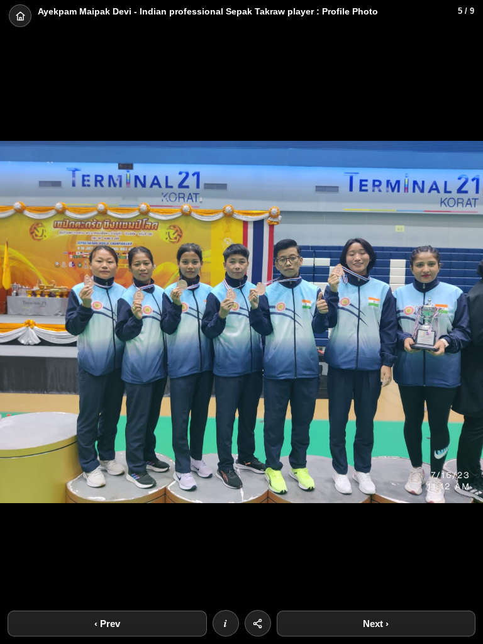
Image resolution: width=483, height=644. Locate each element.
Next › (376, 623)
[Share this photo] (258, 623)
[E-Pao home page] (20, 15)
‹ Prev (107, 623)
